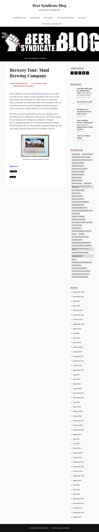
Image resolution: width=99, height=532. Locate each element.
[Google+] (79, 73)
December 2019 (78, 296)
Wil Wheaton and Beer (80, 277)
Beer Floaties (77, 183)
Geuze (74, 234)
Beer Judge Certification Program (81, 187)
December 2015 (78, 420)
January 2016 (77, 416)
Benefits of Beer (78, 199)
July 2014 (76, 485)
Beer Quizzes (48, 18)
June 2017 (76, 375)
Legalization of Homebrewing (78, 256)
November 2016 (78, 398)
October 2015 (77, 425)
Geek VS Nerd (76, 228)
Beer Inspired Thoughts (65, 18)
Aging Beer (76, 154)
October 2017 (77, 365)
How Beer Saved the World (81, 245)
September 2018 (78, 324)
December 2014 (78, 462)
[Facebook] (72, 73)
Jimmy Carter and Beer (80, 252)
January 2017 (77, 388)
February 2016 (78, 411)
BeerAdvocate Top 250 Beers (82, 160)
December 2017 (78, 356)
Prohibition (76, 265)
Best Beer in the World (80, 201)
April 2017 (76, 379)
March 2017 (77, 384)
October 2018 (77, 319)
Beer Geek (87, 183)
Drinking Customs (78, 219)
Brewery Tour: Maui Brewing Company (29, 72)
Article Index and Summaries (51, 24)
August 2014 (77, 480)
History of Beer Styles (80, 237)
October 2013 (77, 508)
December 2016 (78, 393)
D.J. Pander (76, 213)
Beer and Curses (78, 163)
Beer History (82, 18)
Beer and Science (78, 171)
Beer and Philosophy (79, 168)
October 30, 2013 (40, 83)
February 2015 (78, 453)
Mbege (74, 259)
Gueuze (81, 234)
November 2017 (78, 361)
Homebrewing (35, 18)
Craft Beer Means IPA (79, 207)
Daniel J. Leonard (78, 216)
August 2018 (77, 329)
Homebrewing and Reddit (81, 242)
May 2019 (76, 301)
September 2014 (78, 476)
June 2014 (76, 489)
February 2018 (78, 347)
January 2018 (77, 352)
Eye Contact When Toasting (82, 222)
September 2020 (78, 292)
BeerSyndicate (77, 196)
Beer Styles (76, 193)
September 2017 (78, 370)
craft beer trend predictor (82, 210)
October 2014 (77, 471)
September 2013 (78, 512)
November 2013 (78, 503)
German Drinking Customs (81, 231)
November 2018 (78, 315)
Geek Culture (77, 225)
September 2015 (78, 430)
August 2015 (77, 434)
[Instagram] (87, 73)
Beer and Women (78, 174)
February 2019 (78, 310)
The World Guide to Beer (81, 271)
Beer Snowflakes (78, 190)
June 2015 (76, 443)
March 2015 (77, 448)
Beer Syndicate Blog (49, 5)
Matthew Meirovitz (20, 83)
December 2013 (78, 499)
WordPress (42, 528)
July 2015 (76, 439)
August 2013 (77, 517)
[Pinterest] (83, 73)
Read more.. (14, 166)
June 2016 (76, 402)
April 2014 (76, 494)
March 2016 (77, 407)
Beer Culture (77, 177)
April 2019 (76, 306)
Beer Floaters (77, 180)
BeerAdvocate (87, 154)
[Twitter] (76, 73)
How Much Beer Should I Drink (81, 249)
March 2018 (77, 342)
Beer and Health (78, 165)
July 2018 (76, 333)
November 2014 (78, 466)
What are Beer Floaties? (80, 274)
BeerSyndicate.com (19, 18)
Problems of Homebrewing (82, 262)
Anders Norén (63, 528)
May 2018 (76, 338)
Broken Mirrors (78, 204)
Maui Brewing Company (41, 93)
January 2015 (77, 457)
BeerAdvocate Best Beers (81, 157)
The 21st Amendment (79, 268)
